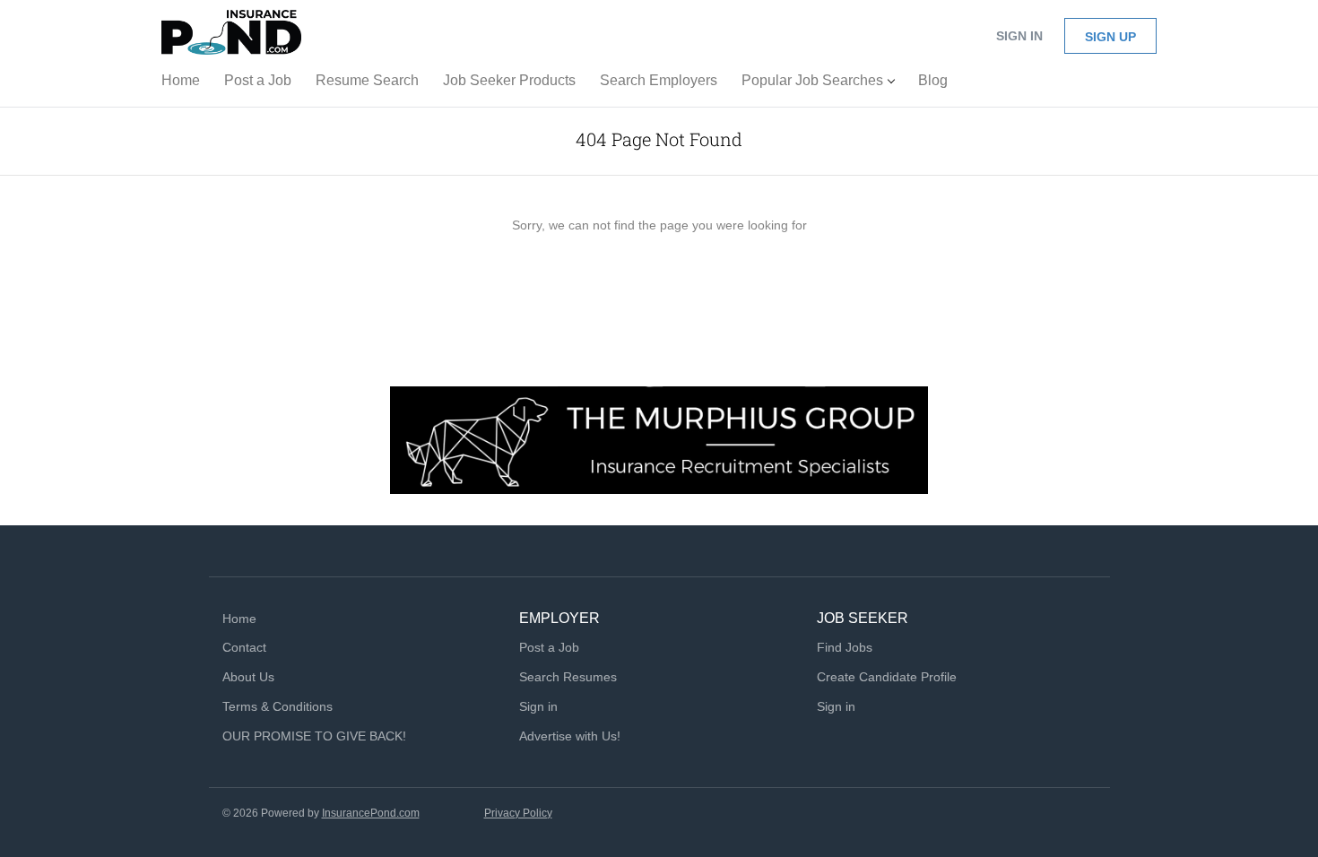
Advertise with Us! (569, 736)
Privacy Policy (518, 813)
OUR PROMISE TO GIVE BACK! (314, 736)
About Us (248, 677)
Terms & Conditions (277, 706)
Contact (244, 647)
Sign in (1019, 36)
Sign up (1110, 37)
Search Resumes (568, 677)
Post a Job (549, 647)
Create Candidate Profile (887, 677)
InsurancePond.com (371, 813)
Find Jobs (844, 647)
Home (239, 618)
